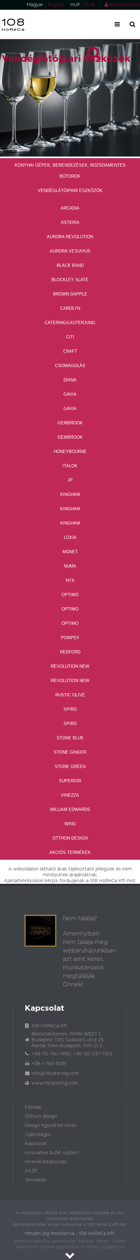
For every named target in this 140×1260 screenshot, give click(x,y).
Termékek (35, 1180)
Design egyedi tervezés (51, 1125)
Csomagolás (70, 365)
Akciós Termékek (70, 852)
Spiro (70, 709)
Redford (70, 652)
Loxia (70, 537)
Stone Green (70, 766)
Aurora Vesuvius (70, 251)
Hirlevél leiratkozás (45, 1162)
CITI (70, 337)
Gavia (70, 394)
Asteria (70, 222)
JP (70, 480)
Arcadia (70, 208)
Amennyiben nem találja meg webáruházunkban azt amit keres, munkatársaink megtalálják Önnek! (89, 959)
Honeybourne (70, 451)
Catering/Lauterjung (70, 322)
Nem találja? (80, 919)
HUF (75, 5)
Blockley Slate (70, 279)
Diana (70, 379)
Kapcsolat (36, 1144)
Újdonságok (38, 1134)
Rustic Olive (70, 694)
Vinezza (70, 795)
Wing (70, 823)
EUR (90, 5)
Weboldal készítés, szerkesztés (44, 1241)
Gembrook (70, 422)
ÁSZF (31, 1171)
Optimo (70, 594)
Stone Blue (70, 737)
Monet (70, 551)
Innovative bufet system (52, 1153)
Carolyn (70, 308)
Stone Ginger (70, 752)
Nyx (70, 580)
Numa (70, 566)
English (56, 5)
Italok (70, 465)
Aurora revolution (70, 236)
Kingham (70, 494)
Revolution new (70, 666)
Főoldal (33, 1107)
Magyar (35, 5)
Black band (70, 265)
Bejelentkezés (124, 5)
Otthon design (41, 1116)
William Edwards (70, 809)
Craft (70, 351)
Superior (70, 780)
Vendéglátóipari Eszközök (70, 190)
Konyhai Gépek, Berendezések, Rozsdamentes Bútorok (70, 171)
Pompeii (70, 637)
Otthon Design (70, 838)
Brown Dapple (70, 294)
